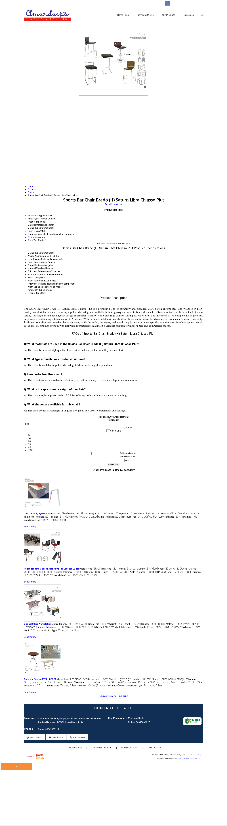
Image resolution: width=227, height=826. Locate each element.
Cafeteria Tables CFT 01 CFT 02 (40, 679)
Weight (31, 256)
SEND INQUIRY (106, 696)
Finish (30, 277)
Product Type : (143, 517)
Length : (130, 513)
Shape (31, 265)
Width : (191, 517)
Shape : (149, 513)
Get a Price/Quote (113, 204)
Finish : (84, 517)
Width (30, 287)
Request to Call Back (107, 243)
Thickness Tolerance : (39, 517)
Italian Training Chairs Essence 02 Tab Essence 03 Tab (52, 569)
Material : (181, 513)
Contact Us (189, 15)
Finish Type (33, 262)
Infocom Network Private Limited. (189, 758)
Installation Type (36, 290)
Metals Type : (58, 513)
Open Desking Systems (36, 513)
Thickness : (174, 517)
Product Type (34, 293)
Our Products (168, 15)
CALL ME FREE (121, 696)
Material (32, 268)
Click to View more (37, 237)
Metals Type (34, 253)
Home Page (123, 15)
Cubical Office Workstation (37, 624)
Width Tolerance (35, 280)
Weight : (105, 513)
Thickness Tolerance (38, 271)
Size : (62, 517)
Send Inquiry (124, 243)
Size (30, 274)
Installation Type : (45, 520)
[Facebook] (167, 5)
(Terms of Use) (196, 755)
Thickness (33, 284)
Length (31, 259)
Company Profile (145, 15)
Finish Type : (78, 513)
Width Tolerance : (110, 517)
